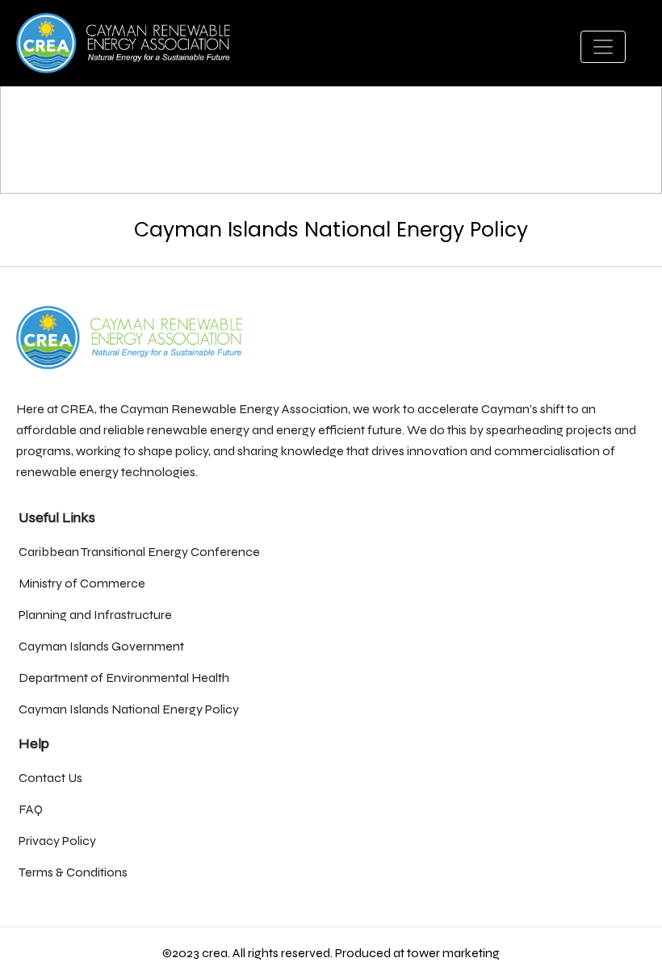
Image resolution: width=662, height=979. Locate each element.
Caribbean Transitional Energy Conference (139, 551)
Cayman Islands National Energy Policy (129, 709)
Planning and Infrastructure (95, 614)
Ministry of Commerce (82, 583)
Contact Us (50, 777)
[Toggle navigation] (603, 47)
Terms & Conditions (73, 872)
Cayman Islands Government (101, 646)
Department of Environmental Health (124, 677)
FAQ (31, 809)
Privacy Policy (57, 840)
